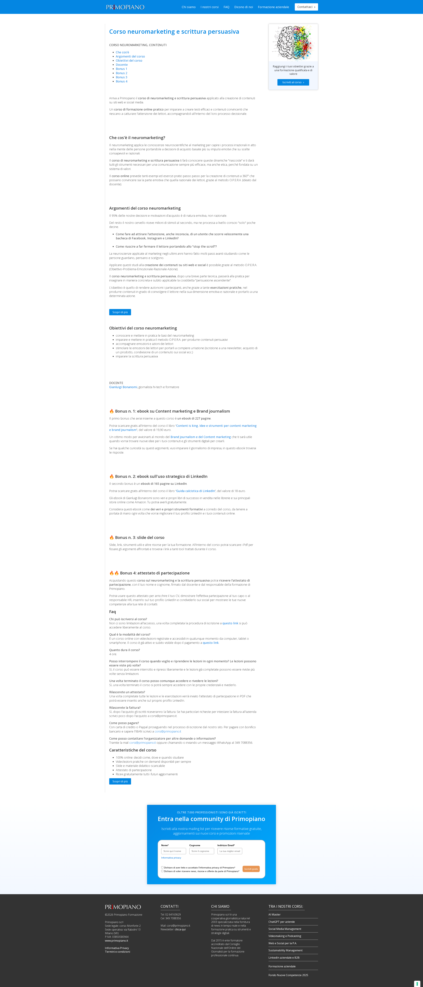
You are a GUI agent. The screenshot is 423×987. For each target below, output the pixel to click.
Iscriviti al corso (293, 82)
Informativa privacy (171, 857)
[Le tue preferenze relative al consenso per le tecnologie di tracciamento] (417, 984)
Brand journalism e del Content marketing (201, 437)
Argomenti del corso (130, 56)
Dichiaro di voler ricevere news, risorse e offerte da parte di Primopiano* (201, 871)
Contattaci (306, 7)
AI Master (275, 914)
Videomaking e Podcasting (285, 936)
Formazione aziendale (273, 7)
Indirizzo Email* (226, 845)
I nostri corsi (210, 7)
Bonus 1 (121, 69)
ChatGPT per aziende (282, 922)
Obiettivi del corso (129, 60)
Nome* (165, 845)
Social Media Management (285, 929)
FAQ (226, 7)
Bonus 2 (121, 73)
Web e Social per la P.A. (283, 943)
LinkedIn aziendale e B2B (284, 957)
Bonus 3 (121, 77)
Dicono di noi (243, 7)
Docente (122, 65)
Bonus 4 (121, 81)
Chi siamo (189, 7)
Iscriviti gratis (251, 869)
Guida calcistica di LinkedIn (195, 491)
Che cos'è (122, 52)
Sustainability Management (286, 950)
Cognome (194, 845)
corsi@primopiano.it (168, 731)
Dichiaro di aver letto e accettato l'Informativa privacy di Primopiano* (199, 867)
